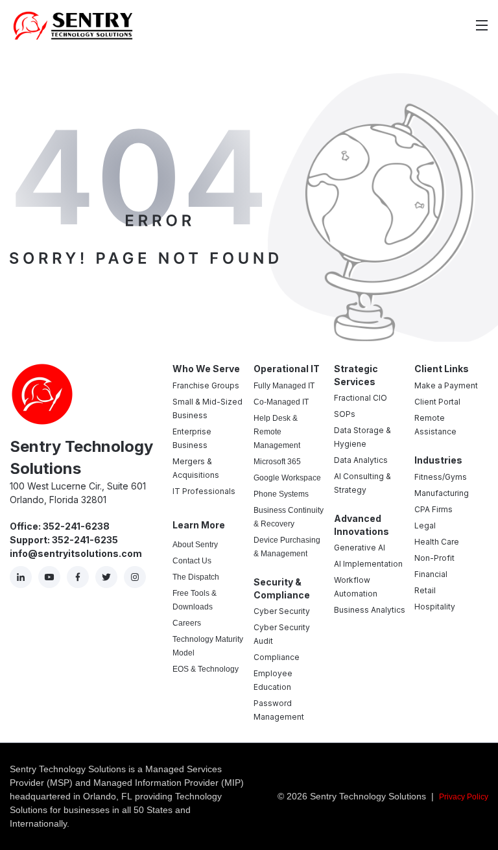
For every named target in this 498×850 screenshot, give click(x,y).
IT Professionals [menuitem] (203, 491)
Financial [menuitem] (430, 574)
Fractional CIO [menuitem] (360, 398)
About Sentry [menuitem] (195, 544)
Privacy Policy (463, 796)
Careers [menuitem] (186, 623)
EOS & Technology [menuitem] (205, 669)
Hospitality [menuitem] (434, 606)
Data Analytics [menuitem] (361, 460)
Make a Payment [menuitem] (446, 385)
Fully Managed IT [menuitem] (284, 385)
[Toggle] (481, 25)
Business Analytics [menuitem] (369, 610)
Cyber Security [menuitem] (282, 611)
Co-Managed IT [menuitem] (281, 402)
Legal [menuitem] (425, 525)
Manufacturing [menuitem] (441, 493)
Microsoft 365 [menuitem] (277, 461)
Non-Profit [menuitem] (434, 558)
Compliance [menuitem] (277, 657)
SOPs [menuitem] (344, 414)
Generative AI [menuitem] (359, 547)
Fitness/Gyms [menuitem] (440, 477)
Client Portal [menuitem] (437, 402)
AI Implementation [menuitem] (368, 564)
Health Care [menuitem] (436, 542)
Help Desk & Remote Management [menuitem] (277, 432)
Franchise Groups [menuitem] (205, 385)
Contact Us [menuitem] (191, 560)
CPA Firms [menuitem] (433, 509)
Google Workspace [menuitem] (287, 477)
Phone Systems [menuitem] (281, 494)
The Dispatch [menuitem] (195, 577)
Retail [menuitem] (425, 590)
